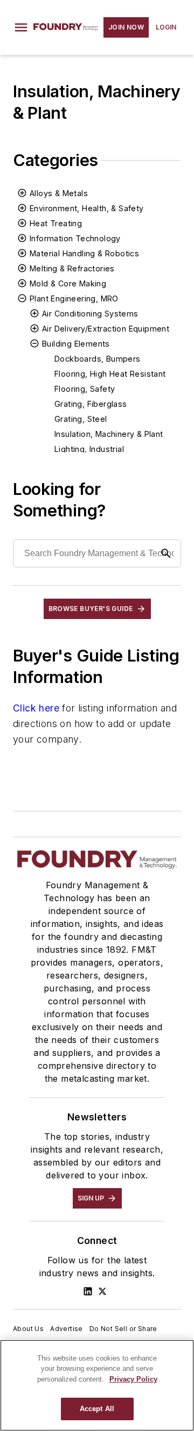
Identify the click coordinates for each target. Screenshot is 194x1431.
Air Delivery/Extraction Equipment (105, 328)
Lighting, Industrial (89, 449)
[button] (21, 27)
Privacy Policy (133, 1379)
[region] (97, 1385)
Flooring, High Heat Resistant (110, 373)
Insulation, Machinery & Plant (108, 433)
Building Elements (76, 343)
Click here (36, 708)
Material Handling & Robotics (84, 253)
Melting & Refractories (72, 268)
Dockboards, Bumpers (97, 358)
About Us (28, 1329)
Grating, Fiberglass (90, 403)
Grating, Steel (80, 418)
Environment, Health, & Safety (87, 208)
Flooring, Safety (84, 388)
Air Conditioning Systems (90, 313)
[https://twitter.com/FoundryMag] (102, 1291)
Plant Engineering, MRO (74, 298)
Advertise (66, 1329)
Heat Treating (56, 223)
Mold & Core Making (68, 283)
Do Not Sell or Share (123, 1329)
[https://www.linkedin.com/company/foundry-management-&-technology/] (87, 1291)
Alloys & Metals (59, 193)
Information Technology (75, 238)
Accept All (97, 1409)
